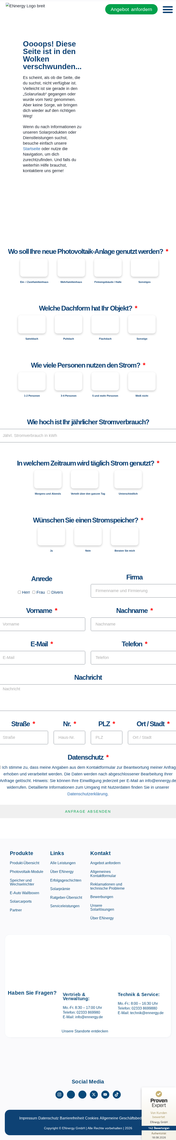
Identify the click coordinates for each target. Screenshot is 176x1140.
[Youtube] (105, 1095)
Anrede (41, 578)
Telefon (132, 644)
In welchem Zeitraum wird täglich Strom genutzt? (86, 463)
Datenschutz (86, 757)
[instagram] (59, 1095)
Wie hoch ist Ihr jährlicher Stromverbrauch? (88, 422)
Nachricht (88, 677)
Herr (26, 592)
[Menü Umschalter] (167, 9)
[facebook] (71, 1095)
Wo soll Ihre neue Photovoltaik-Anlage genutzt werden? (86, 251)
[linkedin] (82, 1095)
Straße (21, 724)
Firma (134, 577)
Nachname (132, 610)
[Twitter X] (94, 1095)
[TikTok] (117, 1095)
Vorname (39, 610)
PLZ (104, 724)
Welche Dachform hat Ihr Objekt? (86, 308)
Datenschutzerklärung (87, 794)
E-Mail (39, 644)
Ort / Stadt (151, 724)
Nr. (67, 724)
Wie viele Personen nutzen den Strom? (86, 365)
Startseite (31, 148)
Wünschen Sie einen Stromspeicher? (86, 520)
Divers (57, 592)
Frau (40, 592)
